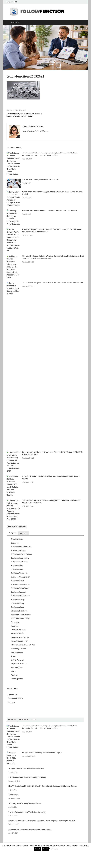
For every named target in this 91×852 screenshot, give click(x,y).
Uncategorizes (17, 679)
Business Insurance (19, 562)
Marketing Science (18, 649)
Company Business (19, 611)
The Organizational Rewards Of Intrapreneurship (27, 777)
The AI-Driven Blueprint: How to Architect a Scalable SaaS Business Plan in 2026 (53, 283)
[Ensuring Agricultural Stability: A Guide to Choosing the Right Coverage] (14, 211)
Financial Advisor (18, 630)
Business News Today (20, 588)
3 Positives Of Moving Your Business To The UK (40, 180)
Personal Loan (17, 667)
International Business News (23, 645)
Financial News (17, 633)
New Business (17, 652)
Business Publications (20, 596)
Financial (14, 626)
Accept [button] (37, 849)
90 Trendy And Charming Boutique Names (24, 803)
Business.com (13, 795)
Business (15, 543)
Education (15, 622)
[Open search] (82, 22)
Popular (12, 720)
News (13, 656)
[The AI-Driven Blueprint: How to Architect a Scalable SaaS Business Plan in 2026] (14, 283)
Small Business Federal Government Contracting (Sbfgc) (29, 829)
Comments (23, 720)
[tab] (12, 533)
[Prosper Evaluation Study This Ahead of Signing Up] (14, 753)
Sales (13, 671)
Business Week (17, 607)
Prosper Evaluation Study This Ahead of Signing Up (42, 753)
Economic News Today (20, 618)
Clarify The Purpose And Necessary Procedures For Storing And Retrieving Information (41, 821)
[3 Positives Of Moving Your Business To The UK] (14, 180)
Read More (53, 849)
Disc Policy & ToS (15, 698)
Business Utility (17, 603)
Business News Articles (21, 584)
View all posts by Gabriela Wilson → (36, 131)
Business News (17, 581)
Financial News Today (20, 637)
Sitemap (11, 702)
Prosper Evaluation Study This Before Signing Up (27, 812)
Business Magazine (19, 573)
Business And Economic (21, 547)
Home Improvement (19, 641)
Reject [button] (45, 849)
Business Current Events (21, 554)
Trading (14, 675)
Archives (24, 533)
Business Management (20, 577)
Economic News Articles (21, 615)
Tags (34, 720)
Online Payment (17, 660)
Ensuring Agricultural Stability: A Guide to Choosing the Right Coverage (49, 210)
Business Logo (17, 569)
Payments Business (19, 664)
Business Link (17, 566)
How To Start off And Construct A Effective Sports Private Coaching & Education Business (42, 786)
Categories (12, 533)
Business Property (18, 592)
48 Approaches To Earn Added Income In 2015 (26, 769)
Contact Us (12, 695)
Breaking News (17, 539)
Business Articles (18, 550)
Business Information (20, 558)
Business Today (17, 599)
